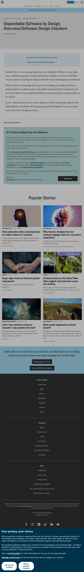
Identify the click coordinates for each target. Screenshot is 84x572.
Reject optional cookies (26, 566)
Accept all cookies (9, 566)
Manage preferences (11, 557)
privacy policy (14, 553)
